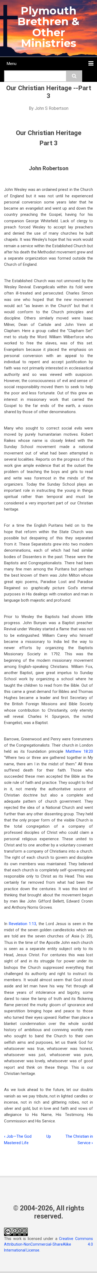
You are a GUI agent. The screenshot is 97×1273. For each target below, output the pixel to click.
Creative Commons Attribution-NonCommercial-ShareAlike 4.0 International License (48, 1244)
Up (48, 1136)
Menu (11, 63)
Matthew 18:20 (79, 751)
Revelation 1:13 (22, 923)
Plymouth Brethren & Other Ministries (48, 27)
